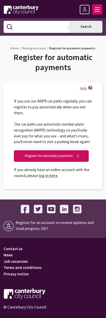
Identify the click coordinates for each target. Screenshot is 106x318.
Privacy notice (16, 274)
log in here (48, 175)
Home (15, 48)
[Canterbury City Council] (21, 9)
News (8, 254)
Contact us (13, 248)
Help (83, 88)
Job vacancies (16, 261)
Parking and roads (34, 48)
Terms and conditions (23, 267)
